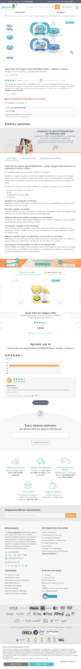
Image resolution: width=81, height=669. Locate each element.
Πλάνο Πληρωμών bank (15, 591)
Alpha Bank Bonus (12, 583)
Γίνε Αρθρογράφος (49, 591)
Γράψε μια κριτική (40, 402)
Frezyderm (13, 627)
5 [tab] (39, 333)
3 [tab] (34, 333)
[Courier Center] (55, 620)
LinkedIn (26, 566)
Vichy (62, 627)
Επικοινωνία (47, 546)
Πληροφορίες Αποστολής (52, 535)
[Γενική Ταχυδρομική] (26, 620)
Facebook (6, 566)
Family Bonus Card (12, 577)
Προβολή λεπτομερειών (67, 661)
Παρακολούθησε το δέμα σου (54, 540)
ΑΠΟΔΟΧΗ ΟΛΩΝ (41, 664)
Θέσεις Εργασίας (49, 580)
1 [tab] (30, 333)
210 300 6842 (14, 552)
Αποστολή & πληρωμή (51, 158)
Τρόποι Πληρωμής (49, 532)
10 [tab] (51, 333)
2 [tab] (32, 333)
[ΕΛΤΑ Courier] (17, 620)
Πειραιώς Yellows (11, 588)
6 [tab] (42, 333)
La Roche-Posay (52, 627)
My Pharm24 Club (12, 575)
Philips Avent (10, 178)
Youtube (16, 566)
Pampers (68, 627)
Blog (44, 585)
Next (60, 301)
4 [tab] (37, 333)
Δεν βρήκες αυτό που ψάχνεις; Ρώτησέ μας (40, 429)
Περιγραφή (12, 158)
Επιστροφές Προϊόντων (51, 538)
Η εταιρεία (46, 575)
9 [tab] (49, 333)
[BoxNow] (45, 620)
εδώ (47, 658)
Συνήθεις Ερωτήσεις (50, 543)
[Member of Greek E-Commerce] (27, 632)
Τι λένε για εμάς (48, 577)
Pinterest (19, 566)
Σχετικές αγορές (27, 273)
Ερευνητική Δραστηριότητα (53, 583)
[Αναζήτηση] (57, 7)
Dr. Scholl (41, 627)
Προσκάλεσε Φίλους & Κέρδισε (17, 580)
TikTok (12, 566)
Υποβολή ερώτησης (40, 442)
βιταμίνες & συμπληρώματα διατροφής (20, 541)
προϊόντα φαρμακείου (26, 539)
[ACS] (63, 620)
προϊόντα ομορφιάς (12, 544)
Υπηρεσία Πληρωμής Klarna (16, 593)
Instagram (9, 566)
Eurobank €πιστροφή (13, 585)
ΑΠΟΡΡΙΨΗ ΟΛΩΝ (16, 664)
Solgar (33, 627)
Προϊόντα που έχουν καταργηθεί (17, 116)
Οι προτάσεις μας (53, 273)
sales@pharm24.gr (15, 558)
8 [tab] (46, 333)
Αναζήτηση (70, 515)
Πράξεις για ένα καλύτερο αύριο (55, 588)
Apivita (27, 627)
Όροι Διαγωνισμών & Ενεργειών (55, 551)
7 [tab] (44, 333)
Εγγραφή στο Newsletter (52, 548)
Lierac (21, 627)
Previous (21, 301)
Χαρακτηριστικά (28, 158)
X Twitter (22, 566)
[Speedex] (36, 620)
